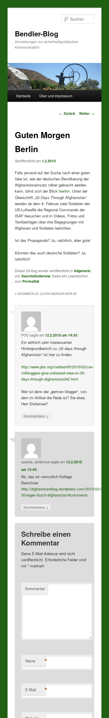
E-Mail (35, 689)
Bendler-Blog (36, 33)
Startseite (23, 95)
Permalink (30, 281)
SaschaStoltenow (36, 276)
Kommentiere (36, 415)
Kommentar (35, 588)
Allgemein (82, 270)
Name (35, 661)
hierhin (64, 191)
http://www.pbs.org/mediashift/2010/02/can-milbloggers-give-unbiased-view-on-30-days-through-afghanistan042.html (57, 373)
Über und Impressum (55, 95)
